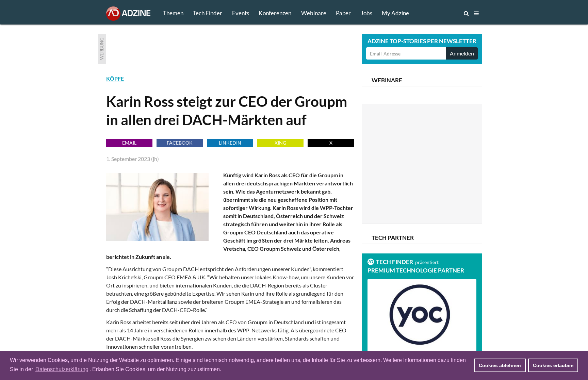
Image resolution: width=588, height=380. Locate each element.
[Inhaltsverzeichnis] (476, 13)
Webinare (313, 13)
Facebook (180, 143)
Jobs (366, 13)
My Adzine (395, 13)
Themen (173, 13)
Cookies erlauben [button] (553, 365)
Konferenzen (275, 13)
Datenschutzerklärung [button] (61, 369)
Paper (343, 13)
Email (129, 143)
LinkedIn (230, 143)
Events (240, 13)
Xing (280, 143)
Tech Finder (207, 13)
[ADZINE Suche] (443, 13)
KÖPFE (115, 78)
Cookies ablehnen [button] (500, 365)
